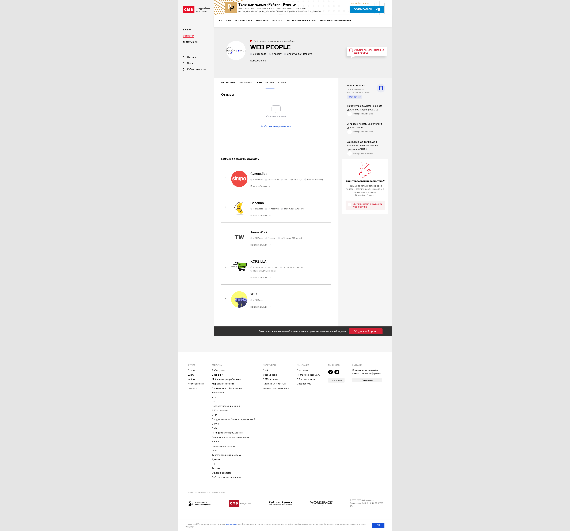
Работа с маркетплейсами (227, 477)
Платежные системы (274, 384)
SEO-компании (220, 410)
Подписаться (367, 380)
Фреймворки (270, 375)
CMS (265, 370)
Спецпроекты (304, 384)
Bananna (257, 203)
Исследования (196, 384)
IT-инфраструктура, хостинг (227, 433)
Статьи (191, 370)
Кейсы (191, 379)
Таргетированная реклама (227, 455)
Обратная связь (306, 379)
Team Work (259, 232)
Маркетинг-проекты (223, 384)
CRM (214, 415)
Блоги (191, 375)
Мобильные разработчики (226, 379)
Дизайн (216, 459)
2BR (253, 294)
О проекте (302, 370)
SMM (214, 428)
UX (213, 401)
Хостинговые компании (276, 388)
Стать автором (355, 97)
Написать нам (336, 380)
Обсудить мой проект (365, 331)
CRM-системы (271, 379)
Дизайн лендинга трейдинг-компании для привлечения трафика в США (362, 146)
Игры (215, 397)
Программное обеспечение (227, 388)
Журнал (187, 30)
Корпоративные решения (226, 406)
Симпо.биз (258, 174)
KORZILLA (258, 261)
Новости (192, 388)
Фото (214, 450)
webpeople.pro (258, 60)
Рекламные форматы (308, 375)
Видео (215, 441)
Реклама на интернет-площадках (230, 437)
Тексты (216, 468)
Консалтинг (218, 392)
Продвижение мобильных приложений (233, 419)
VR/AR (215, 424)
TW (239, 237)
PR (213, 464)
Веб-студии (218, 370)
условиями (231, 524)
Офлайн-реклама (221, 473)
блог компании (356, 85)
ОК (378, 525)
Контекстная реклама (224, 446)
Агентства (188, 36)
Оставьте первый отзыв (277, 126)
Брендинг (217, 375)
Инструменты (190, 42)
